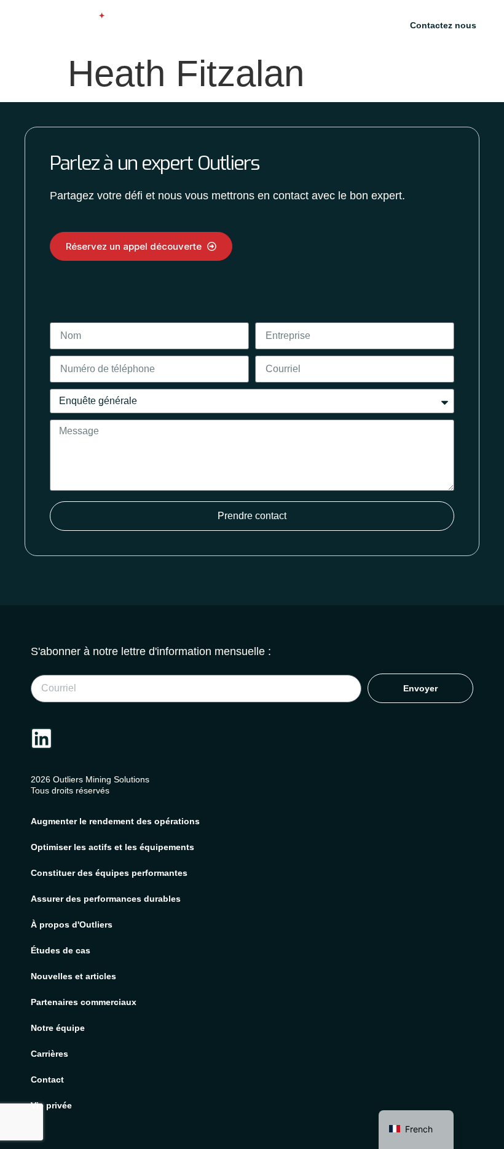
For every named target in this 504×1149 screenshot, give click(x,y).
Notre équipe (58, 1028)
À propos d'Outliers (71, 924)
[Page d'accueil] (58, 23)
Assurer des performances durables (106, 899)
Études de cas (60, 950)
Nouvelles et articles (73, 976)
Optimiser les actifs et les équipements (112, 847)
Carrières (49, 1054)
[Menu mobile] (362, 25)
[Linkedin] (41, 738)
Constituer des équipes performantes (109, 873)
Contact (47, 1079)
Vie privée (51, 1105)
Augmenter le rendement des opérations (115, 821)
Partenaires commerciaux (83, 1002)
